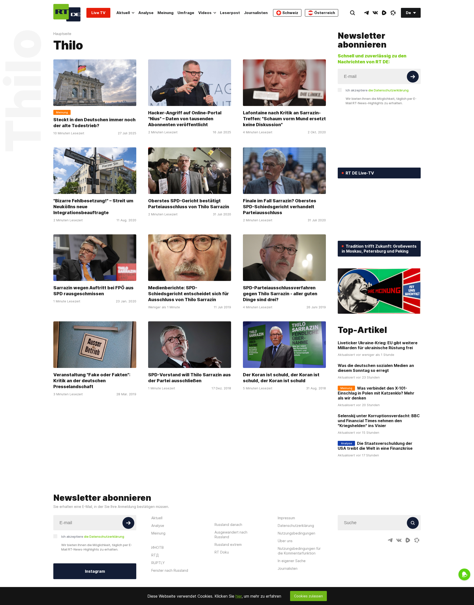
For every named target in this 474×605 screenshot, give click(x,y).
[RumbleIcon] (384, 13)
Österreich (324, 12)
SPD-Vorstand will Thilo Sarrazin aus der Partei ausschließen (189, 377)
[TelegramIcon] (366, 13)
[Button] (413, 77)
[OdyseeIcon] (393, 13)
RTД (155, 555)
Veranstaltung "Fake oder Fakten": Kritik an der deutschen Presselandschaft (91, 380)
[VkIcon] (375, 13)
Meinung (166, 12)
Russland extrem (228, 544)
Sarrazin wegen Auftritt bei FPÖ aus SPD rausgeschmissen (93, 290)
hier (239, 596)
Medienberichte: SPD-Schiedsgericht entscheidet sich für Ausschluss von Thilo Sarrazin (188, 293)
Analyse (146, 12)
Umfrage (186, 12)
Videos (205, 12)
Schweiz (290, 12)
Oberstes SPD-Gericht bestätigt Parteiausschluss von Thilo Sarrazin (188, 203)
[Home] (66, 12)
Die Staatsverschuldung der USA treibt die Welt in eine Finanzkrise (375, 446)
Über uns (285, 541)
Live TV (98, 12)
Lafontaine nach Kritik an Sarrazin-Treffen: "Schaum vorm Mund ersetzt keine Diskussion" (284, 118)
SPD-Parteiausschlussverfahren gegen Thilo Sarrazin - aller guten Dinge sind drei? (280, 293)
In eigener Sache (292, 561)
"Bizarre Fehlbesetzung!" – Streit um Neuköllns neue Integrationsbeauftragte (93, 206)
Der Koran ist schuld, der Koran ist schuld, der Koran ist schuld (281, 377)
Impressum (286, 518)
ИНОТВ (157, 547)
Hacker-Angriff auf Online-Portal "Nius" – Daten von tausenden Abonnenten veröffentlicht (184, 118)
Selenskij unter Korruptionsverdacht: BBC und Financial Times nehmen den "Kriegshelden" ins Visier (379, 420)
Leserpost (230, 12)
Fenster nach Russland (169, 570)
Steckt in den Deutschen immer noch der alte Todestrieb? (94, 122)
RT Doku (222, 552)
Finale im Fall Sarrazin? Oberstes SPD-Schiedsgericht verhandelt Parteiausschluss (279, 206)
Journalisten (256, 12)
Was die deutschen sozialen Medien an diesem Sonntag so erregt (376, 368)
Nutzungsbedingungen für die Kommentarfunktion (299, 550)
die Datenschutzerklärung (388, 90)
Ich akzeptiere (377, 90)
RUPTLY (158, 563)
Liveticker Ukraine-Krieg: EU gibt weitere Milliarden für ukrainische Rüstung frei (377, 345)
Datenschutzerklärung (296, 525)
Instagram (95, 571)
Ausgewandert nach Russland (231, 534)
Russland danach (228, 524)
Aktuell (123, 12)
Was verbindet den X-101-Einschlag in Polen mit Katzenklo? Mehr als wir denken (376, 393)
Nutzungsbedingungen (296, 533)
